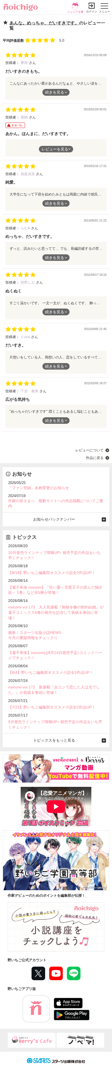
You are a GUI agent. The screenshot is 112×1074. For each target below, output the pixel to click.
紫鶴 (25, 117)
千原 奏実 (30, 391)
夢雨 (25, 63)
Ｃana (26, 337)
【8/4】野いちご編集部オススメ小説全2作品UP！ (50, 672)
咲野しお (28, 282)
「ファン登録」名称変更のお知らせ (38, 488)
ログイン (91, 11)
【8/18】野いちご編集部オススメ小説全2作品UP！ (51, 572)
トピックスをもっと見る (54, 740)
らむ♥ (26, 228)
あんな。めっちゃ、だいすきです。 (44, 23)
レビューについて (89, 450)
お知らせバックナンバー (54, 519)
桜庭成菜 (28, 174)
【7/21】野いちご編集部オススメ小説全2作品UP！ (51, 707)
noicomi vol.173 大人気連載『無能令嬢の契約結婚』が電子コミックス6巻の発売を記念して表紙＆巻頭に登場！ (56, 612)
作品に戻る (95, 458)
